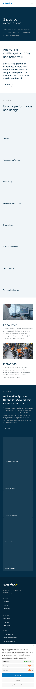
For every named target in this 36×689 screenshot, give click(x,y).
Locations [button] (6, 602)
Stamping (7, 138)
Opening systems (10, 568)
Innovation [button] (6, 626)
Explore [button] (7, 429)
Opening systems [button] (8, 634)
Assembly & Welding (11, 160)
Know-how (10, 325)
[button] (33, 646)
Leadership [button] (6, 609)
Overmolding (8, 225)
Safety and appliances (11, 461)
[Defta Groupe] (8, 3)
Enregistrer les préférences (18, 685)
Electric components (11, 515)
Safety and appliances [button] (10, 638)
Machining (7, 182)
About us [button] (7, 84)
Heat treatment (9, 268)
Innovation (10, 364)
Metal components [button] (9, 641)
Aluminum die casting (12, 203)
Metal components (10, 488)
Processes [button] (6, 622)
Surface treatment (10, 247)
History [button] (5, 605)
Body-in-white (9, 542)
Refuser (18, 680)
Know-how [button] (6, 619)
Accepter (18, 675)
